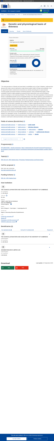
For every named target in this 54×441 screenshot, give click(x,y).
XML (9, 267)
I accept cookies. (16, 438)
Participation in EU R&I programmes (11, 220)
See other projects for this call (8, 170)
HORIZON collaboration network (10, 222)
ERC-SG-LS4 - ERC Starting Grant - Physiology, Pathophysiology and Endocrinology (22, 159)
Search (48, 6)
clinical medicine (22, 129)
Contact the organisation (8, 216)
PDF (23, 267)
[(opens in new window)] (6, 5)
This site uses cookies (16, 435)
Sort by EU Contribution (27, 230)
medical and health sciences (8, 124)
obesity (37, 134)
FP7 (19, 14)
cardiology (31, 131)
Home (2, 14)
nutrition (30, 134)
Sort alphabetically (6, 230)
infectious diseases (33, 127)
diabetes (40, 129)
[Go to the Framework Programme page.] (3, 25)
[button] (44, 6)
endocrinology (32, 129)
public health (31, 124)
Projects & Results (11, 14)
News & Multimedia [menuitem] (27, 31)
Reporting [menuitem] (11, 31)
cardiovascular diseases (42, 131)
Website (5, 218)
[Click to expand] (49, 234)
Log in (41, 6)
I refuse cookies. (37, 438)
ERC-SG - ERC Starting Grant (8, 178)
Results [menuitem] (18, 31)
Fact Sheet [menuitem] (4, 31)
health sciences (22, 124)
